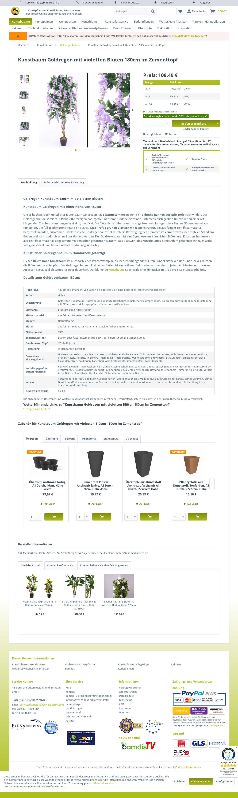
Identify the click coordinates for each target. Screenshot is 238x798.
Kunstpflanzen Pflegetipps (133, 664)
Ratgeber (204, 2)
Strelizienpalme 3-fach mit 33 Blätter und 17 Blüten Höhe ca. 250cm (79, 605)
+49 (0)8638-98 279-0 (28, 700)
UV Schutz (132, 438)
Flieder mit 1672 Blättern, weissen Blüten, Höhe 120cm (119, 603)
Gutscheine (125, 700)
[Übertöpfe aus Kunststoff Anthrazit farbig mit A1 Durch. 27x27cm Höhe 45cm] (143, 463)
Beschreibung (29, 182)
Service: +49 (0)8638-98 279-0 (42, 2)
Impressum (125, 708)
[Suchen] (152, 11)
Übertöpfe (32, 438)
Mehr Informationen (105, 783)
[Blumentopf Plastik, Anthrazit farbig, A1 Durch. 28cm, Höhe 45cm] (95, 463)
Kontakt (70, 691)
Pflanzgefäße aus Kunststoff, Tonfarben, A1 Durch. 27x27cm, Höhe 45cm (191, 485)
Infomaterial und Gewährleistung (64, 182)
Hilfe (68, 687)
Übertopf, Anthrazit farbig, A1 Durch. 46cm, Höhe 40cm (47, 485)
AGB (121, 704)
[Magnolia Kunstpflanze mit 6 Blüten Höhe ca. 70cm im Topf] (39, 586)
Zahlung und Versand (78, 716)
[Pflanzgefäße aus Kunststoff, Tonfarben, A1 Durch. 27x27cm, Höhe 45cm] (191, 463)
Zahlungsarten (216, 725)
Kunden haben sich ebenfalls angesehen (104, 565)
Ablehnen (179, 781)
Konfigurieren (224, 781)
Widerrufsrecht (128, 691)
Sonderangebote (93, 2)
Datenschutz (126, 695)
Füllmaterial (89, 438)
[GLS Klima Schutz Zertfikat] (81, 738)
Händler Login (74, 708)
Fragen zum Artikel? (38, 409)
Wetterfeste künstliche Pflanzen (30, 668)
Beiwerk (70, 438)
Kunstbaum (116, 270)
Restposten (167, 2)
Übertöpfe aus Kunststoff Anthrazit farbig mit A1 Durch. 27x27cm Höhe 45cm (143, 485)
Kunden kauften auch (60, 565)
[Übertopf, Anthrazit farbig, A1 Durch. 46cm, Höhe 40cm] (48, 463)
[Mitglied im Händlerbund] (51, 727)
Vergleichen (153, 134)
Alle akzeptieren (200, 781)
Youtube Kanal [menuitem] (129, 738)
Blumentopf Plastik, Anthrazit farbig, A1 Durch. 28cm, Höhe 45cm (95, 485)
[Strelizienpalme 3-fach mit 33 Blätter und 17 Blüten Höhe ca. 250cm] (79, 586)
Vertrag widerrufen (130, 687)
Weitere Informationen (189, 767)
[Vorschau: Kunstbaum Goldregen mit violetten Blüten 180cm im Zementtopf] (24, 79)
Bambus (70, 668)
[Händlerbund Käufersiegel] (131, 725)
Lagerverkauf (73, 712)
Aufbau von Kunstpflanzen (80, 664)
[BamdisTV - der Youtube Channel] (138, 745)
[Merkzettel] (180, 11)
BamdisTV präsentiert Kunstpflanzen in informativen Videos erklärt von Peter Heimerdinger (89, 700)
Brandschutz (110, 438)
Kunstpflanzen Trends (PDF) (28, 664)
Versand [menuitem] (178, 734)
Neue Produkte (130, 2)
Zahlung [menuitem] (178, 688)
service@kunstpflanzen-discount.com (42, 704)
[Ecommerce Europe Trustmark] (153, 727)
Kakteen (176, 664)
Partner (70, 720)
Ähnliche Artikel (30, 565)
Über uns (124, 712)
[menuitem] (135, 11)
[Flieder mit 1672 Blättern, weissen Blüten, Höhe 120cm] (119, 586)
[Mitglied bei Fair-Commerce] (27, 724)
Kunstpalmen (126, 668)
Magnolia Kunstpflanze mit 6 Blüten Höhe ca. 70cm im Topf (39, 605)
